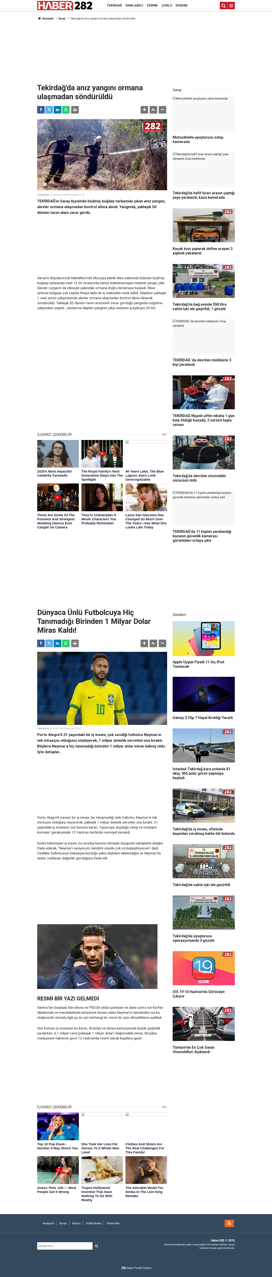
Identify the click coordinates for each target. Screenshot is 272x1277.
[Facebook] (41, 109)
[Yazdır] (75, 109)
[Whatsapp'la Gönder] (66, 109)
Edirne (152, 5)
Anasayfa (47, 18)
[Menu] (231, 6)
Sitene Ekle (113, 1223)
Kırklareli (134, 5)
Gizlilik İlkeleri (93, 1223)
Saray (61, 18)
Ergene (182, 5)
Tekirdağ (114, 5)
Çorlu (167, 5)
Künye (63, 1223)
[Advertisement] (136, 52)
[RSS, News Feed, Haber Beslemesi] (229, 1223)
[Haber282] (64, 5)
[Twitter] (49, 109)
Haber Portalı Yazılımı (139, 1267)
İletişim (76, 1223)
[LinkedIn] (57, 109)
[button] (144, 109)
